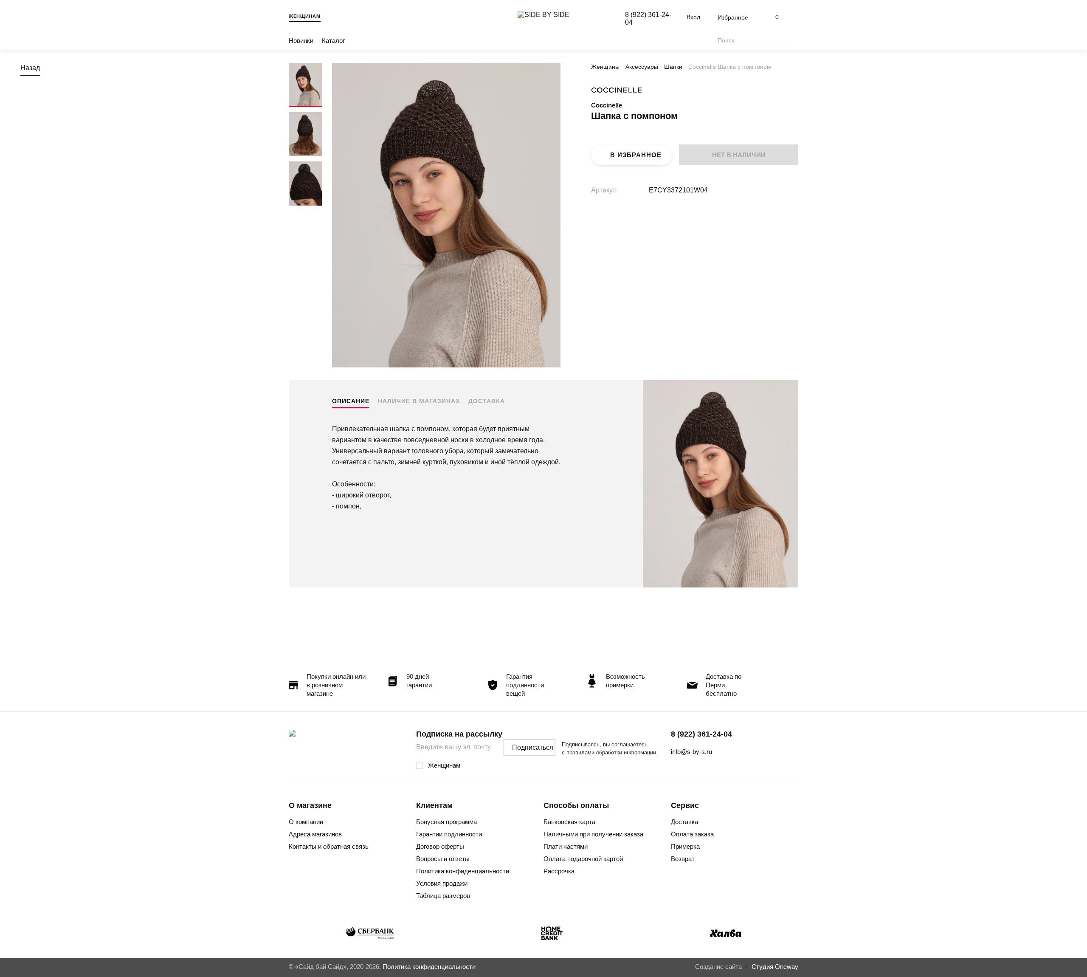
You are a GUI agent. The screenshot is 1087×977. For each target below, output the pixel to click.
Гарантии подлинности (449, 834)
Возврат (683, 858)
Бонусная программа (446, 821)
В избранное (636, 154)
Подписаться (532, 747)
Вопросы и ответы (443, 858)
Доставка (486, 401)
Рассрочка (559, 871)
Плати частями (566, 846)
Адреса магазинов (315, 834)
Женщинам (305, 16)
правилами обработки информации (611, 752)
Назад (30, 67)
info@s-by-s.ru (691, 751)
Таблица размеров (443, 895)
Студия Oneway (775, 966)
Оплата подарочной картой (583, 858)
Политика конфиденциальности (462, 871)
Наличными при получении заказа (593, 834)
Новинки (301, 40)
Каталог (333, 40)
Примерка (685, 846)
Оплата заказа (692, 834)
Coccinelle (606, 105)
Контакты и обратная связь (329, 846)
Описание (350, 401)
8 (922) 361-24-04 (701, 734)
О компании (306, 821)
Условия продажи (441, 883)
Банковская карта (569, 821)
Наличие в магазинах (419, 401)
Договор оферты (440, 846)
